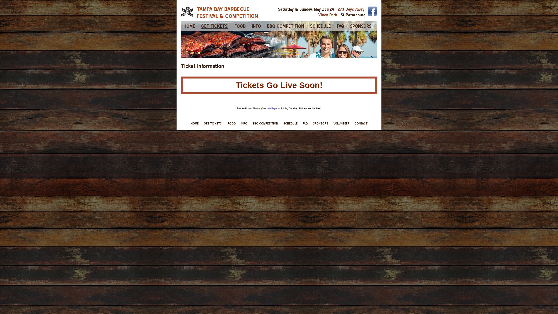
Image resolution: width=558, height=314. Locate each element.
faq (340, 26)
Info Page (272, 108)
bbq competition (285, 26)
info (256, 26)
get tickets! (214, 26)
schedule (320, 26)
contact (361, 123)
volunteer (341, 123)
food (240, 26)
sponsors (360, 26)
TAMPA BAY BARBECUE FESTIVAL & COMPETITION (227, 12)
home (189, 26)
